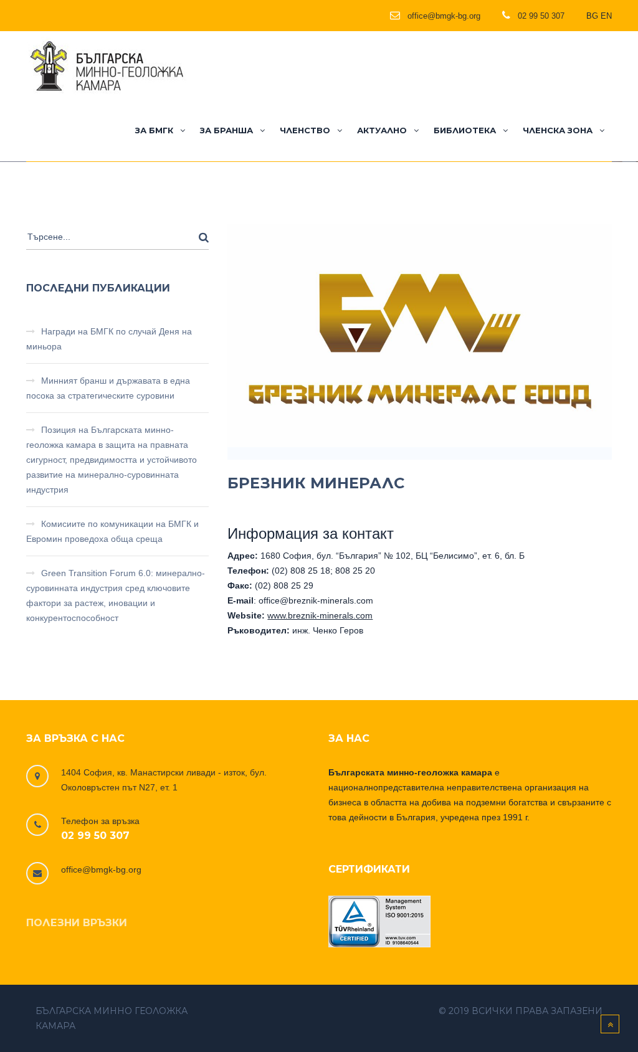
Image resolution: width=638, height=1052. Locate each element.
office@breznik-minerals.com (316, 600)
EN (606, 16)
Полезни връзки (76, 923)
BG (592, 16)
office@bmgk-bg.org (101, 869)
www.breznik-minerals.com (320, 615)
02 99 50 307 (95, 835)
